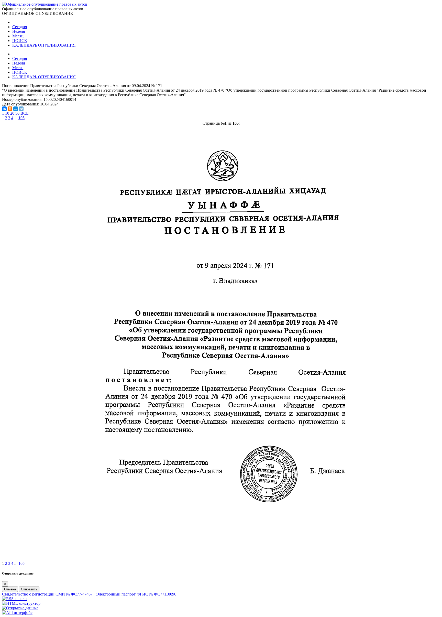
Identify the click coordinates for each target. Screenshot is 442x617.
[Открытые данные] (20, 608)
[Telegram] (21, 108)
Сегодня (19, 27)
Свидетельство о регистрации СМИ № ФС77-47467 (47, 594)
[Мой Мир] (15, 108)
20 (12, 113)
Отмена (10, 589)
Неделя (18, 31)
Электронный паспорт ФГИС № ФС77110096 (136, 594)
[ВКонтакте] (4, 108)
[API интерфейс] (17, 612)
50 (17, 113)
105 (21, 118)
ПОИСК (19, 40)
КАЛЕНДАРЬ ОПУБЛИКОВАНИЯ (44, 45)
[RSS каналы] (14, 599)
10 (7, 113)
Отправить (29, 589)
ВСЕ (24, 113)
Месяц (18, 36)
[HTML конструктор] (21, 603)
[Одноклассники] (10, 108)
